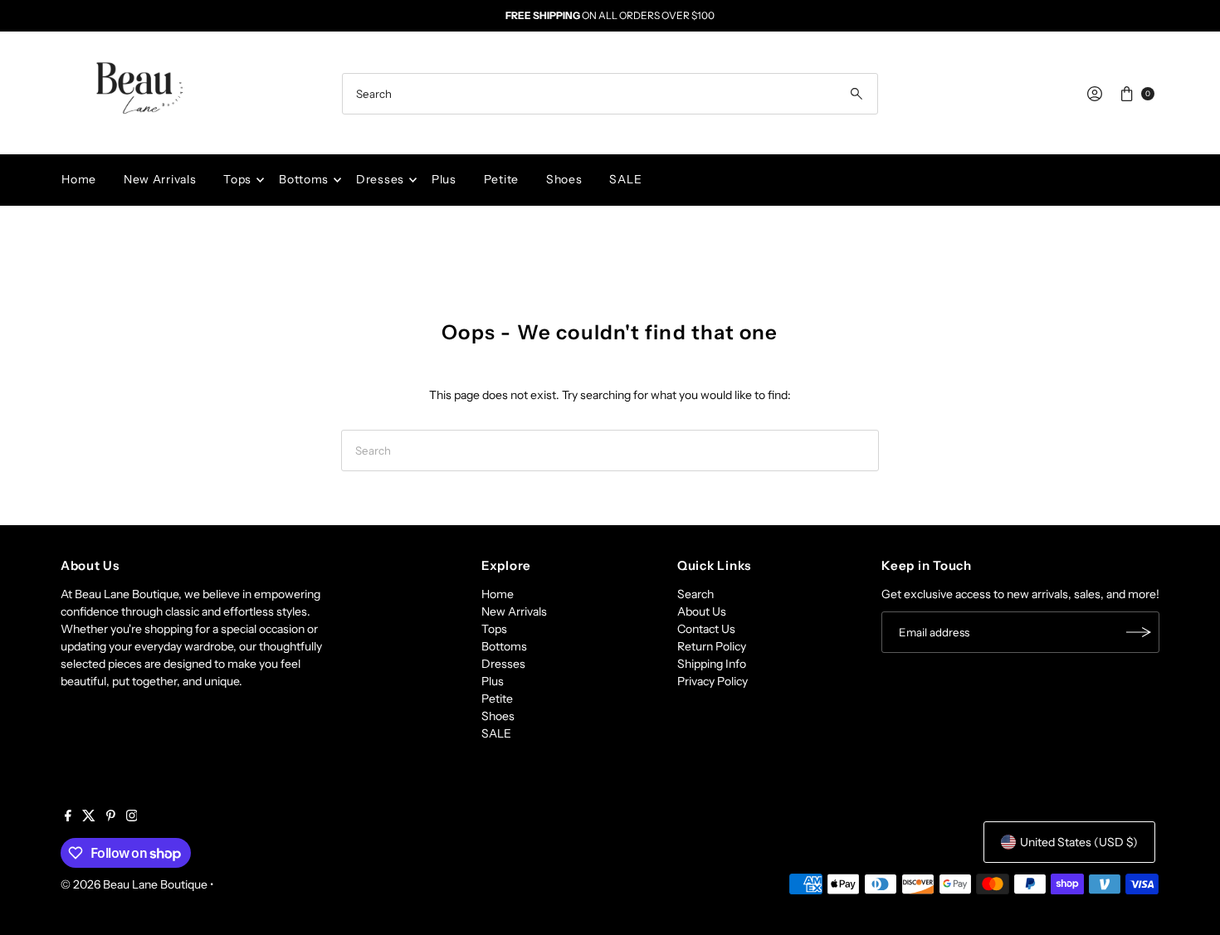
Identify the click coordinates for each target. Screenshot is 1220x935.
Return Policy (711, 646)
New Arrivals (160, 179)
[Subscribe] (1138, 632)
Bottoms (304, 179)
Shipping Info (711, 663)
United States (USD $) (1079, 842)
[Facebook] (68, 817)
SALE (625, 179)
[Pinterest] (110, 817)
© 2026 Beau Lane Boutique (134, 884)
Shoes (564, 179)
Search (695, 594)
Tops (237, 179)
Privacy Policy (712, 681)
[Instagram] (132, 817)
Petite (501, 179)
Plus (444, 179)
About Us (701, 611)
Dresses (380, 179)
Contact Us (706, 628)
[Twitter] (88, 817)
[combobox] (610, 93)
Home (78, 179)
